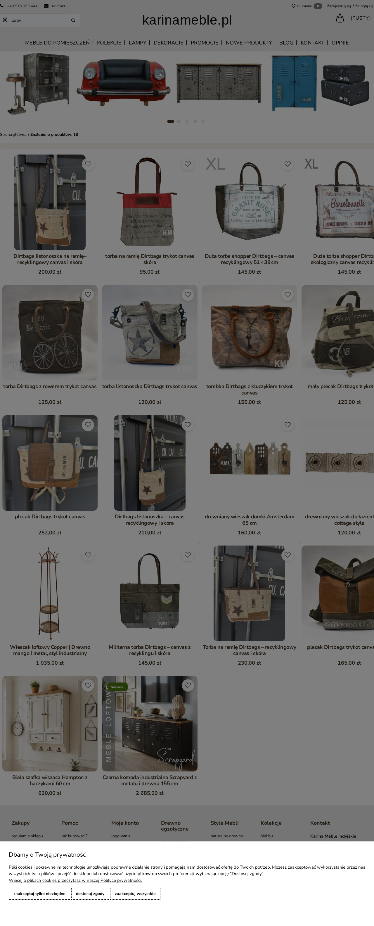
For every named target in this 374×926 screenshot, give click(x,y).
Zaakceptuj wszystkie (135, 893)
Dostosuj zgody (90, 893)
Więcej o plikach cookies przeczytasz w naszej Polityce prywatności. (75, 880)
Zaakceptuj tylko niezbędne (39, 893)
